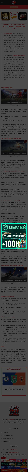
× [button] (24, 225)
